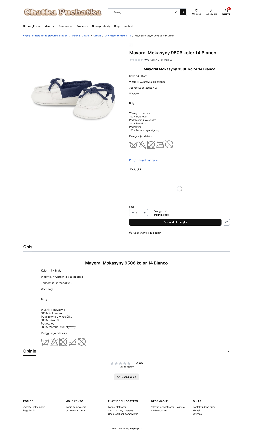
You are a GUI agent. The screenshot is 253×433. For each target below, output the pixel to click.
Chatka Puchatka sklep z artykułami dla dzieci (45, 35)
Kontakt (197, 410)
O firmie (197, 413)
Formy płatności (117, 406)
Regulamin (29, 410)
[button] (183, 12)
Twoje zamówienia (76, 406)
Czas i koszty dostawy (121, 410)
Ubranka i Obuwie (80, 35)
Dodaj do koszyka (175, 222)
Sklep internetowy (125, 428)
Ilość (131, 206)
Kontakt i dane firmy (204, 406)
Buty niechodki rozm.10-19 (118, 35)
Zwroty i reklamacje (34, 406)
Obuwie (97, 35)
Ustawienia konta (75, 410)
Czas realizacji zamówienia (123, 413)
